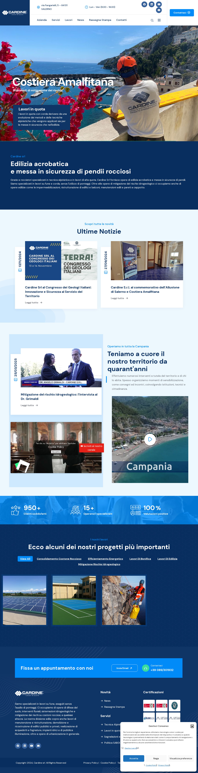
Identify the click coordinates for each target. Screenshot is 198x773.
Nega (156, 758)
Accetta (133, 758)
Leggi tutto (32, 302)
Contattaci (180, 12)
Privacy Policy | (91, 762)
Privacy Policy (164, 765)
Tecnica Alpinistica (114, 724)
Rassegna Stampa (114, 706)
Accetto (56, 452)
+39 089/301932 (162, 670)
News (107, 700)
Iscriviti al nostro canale (93, 447)
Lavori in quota (112, 730)
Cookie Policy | (108, 762)
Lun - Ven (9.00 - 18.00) (102, 7)
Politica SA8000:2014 (116, 742)
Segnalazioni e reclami (117, 736)
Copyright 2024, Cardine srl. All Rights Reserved (41, 762)
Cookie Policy (151, 765)
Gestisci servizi (131, 748)
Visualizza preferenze (181, 758)
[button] (192, 726)
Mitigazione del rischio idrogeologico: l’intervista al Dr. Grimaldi (59, 396)
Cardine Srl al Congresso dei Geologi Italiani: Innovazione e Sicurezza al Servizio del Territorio (58, 291)
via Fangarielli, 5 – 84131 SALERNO (54, 7)
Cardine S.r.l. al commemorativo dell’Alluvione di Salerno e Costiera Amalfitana (145, 289)
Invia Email (123, 668)
